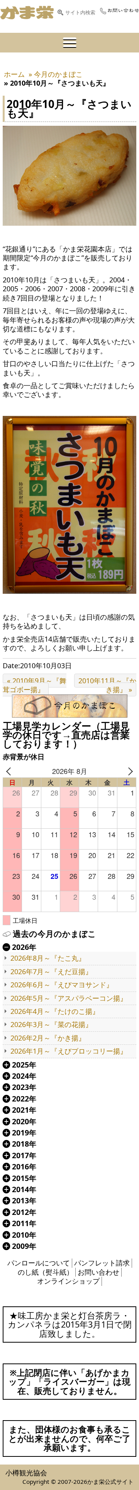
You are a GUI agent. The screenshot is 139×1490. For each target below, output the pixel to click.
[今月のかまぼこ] (69, 706)
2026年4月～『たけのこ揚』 (54, 1011)
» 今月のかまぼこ (56, 74)
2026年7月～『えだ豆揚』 (51, 971)
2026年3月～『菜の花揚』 (51, 1024)
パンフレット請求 (102, 1262)
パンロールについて (38, 1262)
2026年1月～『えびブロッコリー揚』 (68, 1051)
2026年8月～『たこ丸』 (47, 958)
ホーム (14, 74)
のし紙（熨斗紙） (45, 1272)
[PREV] (10, 771)
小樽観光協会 (26, 1472)
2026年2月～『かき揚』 (47, 1038)
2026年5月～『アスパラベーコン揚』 (68, 998)
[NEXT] (129, 771)
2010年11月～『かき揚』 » (107, 685)
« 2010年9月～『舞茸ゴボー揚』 (34, 685)
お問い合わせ (98, 1272)
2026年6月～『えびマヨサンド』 (61, 984)
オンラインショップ (68, 1281)
